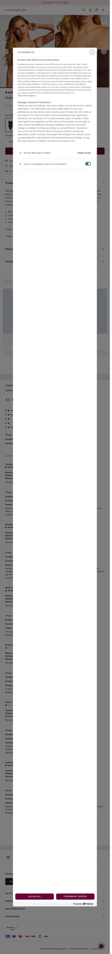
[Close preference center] (92, 52)
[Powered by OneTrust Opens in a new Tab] (84, 904)
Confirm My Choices (75, 896)
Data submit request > (27, 95)
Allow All (34, 896)
